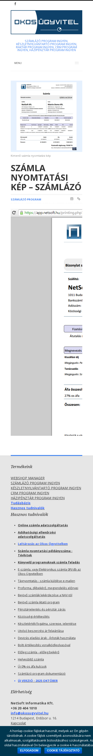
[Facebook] (15, 4)
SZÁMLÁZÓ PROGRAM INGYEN (35, 483)
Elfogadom (29, 750)
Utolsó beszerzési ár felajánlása (41, 631)
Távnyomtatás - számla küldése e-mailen (46, 581)
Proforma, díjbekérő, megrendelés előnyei (48, 588)
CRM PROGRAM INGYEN (30, 493)
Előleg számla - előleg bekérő (38, 652)
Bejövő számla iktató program (39, 602)
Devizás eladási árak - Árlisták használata (47, 638)
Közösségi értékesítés (34, 617)
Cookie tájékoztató (63, 750)
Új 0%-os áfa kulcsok (32, 666)
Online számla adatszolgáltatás (43, 525)
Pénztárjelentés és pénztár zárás (42, 609)
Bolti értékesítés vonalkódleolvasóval (44, 645)
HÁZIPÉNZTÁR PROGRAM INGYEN (38, 498)
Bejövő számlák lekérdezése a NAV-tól (45, 595)
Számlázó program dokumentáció (42, 674)
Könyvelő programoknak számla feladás (49, 562)
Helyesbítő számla (31, 659)
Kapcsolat (18, 723)
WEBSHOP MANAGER (28, 478)
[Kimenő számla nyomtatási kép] (46, 116)
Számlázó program (26, 199)
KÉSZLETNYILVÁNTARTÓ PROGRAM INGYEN (46, 488)
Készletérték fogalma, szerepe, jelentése (47, 624)
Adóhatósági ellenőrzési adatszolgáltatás (37, 534)
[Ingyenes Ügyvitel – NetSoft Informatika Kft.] (46, 30)
